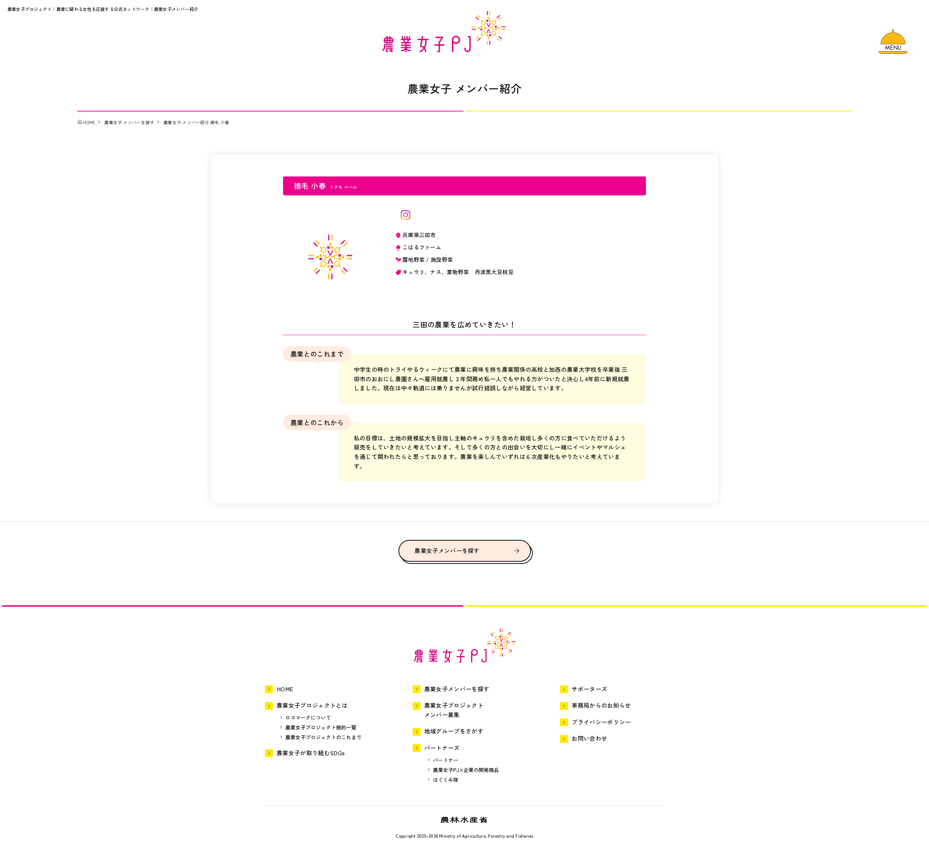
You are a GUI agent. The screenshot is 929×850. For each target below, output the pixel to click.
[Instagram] (405, 215)
